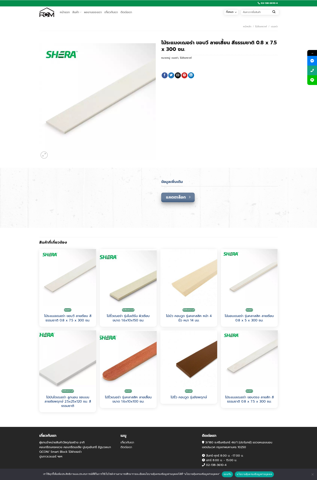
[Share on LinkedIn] (191, 75)
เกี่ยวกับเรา (111, 12)
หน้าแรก (65, 12)
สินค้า (75, 12)
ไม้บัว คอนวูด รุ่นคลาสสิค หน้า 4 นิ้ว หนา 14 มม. (189, 318)
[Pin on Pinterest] (184, 75)
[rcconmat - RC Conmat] (46, 12)
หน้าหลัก (247, 26)
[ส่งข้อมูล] (274, 12)
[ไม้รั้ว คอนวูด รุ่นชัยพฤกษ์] (188, 358)
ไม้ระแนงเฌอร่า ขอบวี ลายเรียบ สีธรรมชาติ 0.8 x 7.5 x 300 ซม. (67, 318)
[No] (312, 475)
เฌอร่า (274, 26)
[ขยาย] (44, 155)
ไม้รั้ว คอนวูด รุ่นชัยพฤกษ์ (189, 397)
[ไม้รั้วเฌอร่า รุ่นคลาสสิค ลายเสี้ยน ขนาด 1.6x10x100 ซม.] (128, 358)
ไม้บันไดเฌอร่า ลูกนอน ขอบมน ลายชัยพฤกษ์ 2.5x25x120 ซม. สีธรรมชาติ (68, 401)
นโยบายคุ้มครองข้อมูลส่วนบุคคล (254, 474)
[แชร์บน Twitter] (171, 75)
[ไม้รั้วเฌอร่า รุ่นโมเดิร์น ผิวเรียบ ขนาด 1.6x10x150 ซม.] (128, 277)
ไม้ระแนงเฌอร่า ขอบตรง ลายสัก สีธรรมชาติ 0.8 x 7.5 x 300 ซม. (249, 399)
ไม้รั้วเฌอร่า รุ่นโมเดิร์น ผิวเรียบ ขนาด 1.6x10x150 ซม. (128, 318)
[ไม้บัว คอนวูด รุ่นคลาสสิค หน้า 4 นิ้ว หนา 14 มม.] (188, 277)
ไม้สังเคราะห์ (261, 26)
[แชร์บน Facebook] (165, 75)
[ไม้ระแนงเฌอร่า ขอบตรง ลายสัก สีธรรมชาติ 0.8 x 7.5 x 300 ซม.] (249, 358)
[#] (312, 61)
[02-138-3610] (312, 70)
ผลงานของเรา (93, 12)
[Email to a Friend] (178, 75)
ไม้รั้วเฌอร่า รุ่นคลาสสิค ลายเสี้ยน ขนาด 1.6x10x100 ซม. (128, 399)
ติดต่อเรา (126, 12)
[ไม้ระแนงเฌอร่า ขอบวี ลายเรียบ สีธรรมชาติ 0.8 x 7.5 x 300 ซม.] (67, 277)
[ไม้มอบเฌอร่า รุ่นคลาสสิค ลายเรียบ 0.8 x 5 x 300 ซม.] (249, 277)
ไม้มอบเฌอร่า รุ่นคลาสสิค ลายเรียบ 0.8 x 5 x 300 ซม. (249, 318)
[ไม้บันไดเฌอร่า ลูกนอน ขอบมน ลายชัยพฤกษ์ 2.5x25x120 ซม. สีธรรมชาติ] (67, 358)
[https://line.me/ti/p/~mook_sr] (312, 80)
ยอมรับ (227, 474)
